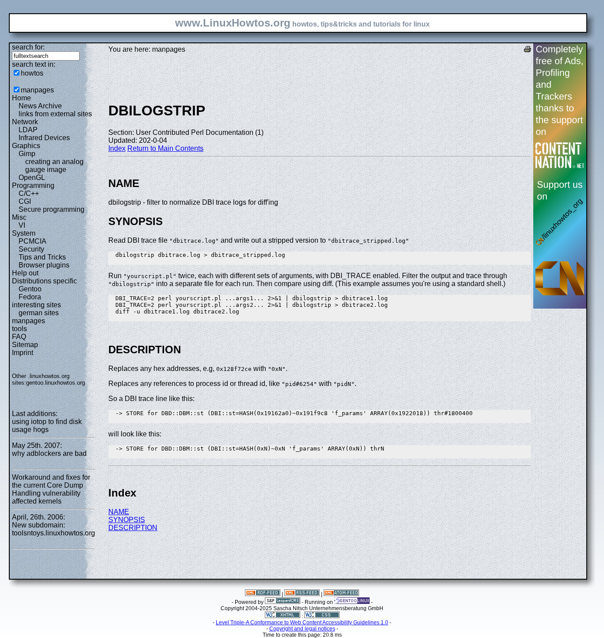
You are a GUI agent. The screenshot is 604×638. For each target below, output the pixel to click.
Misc (19, 217)
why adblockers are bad (49, 453)
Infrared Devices (44, 137)
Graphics (26, 145)
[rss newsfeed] (302, 594)
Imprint (22, 352)
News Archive (40, 106)
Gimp (27, 153)
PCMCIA (32, 241)
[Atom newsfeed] (341, 594)
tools (19, 328)
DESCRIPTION (132, 527)
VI (22, 225)
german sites (39, 313)
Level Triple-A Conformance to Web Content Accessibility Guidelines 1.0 (302, 622)
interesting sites (36, 305)
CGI (25, 201)
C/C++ (29, 193)
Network (25, 122)
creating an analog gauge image (54, 165)
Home (21, 98)
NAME (118, 512)
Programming (33, 185)
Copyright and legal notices (302, 629)
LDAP (28, 130)
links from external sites (55, 114)
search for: (28, 47)
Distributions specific (44, 281)
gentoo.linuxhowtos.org (55, 382)
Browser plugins (44, 265)
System (23, 233)
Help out (25, 273)
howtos (32, 73)
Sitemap (25, 344)
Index (117, 148)
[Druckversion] (527, 50)
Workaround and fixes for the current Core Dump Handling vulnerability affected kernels (51, 489)
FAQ (19, 336)
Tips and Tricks (42, 257)
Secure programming (51, 209)
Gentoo (30, 289)
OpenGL (32, 177)
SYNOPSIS (126, 519)
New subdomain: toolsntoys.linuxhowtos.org (53, 529)
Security (31, 249)
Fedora (30, 297)
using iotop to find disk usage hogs (47, 425)
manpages (37, 90)
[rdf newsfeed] (262, 594)
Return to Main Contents (165, 148)
